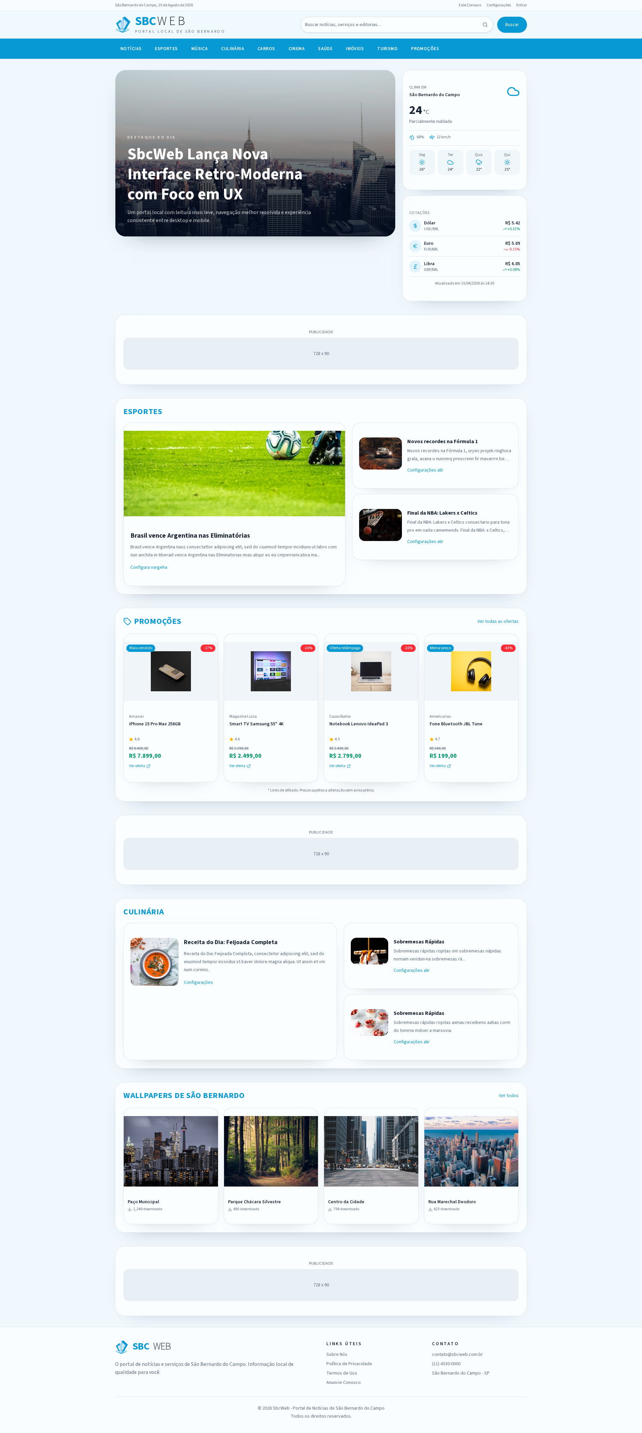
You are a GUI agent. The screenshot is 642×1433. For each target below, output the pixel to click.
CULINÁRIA (232, 48)
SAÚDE (325, 48)
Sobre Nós (336, 1354)
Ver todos (509, 1095)
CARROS (266, 48)
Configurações (499, 5)
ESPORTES (166, 48)
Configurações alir (425, 470)
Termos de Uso (341, 1373)
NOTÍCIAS (130, 48)
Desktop (152, 1179)
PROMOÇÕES (425, 48)
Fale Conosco (470, 5)
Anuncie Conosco (343, 1382)
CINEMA (297, 48)
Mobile (197, 1179)
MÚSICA (199, 48)
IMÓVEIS (355, 48)
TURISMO (387, 48)
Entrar (521, 5)
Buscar (512, 24)
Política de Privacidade (349, 1364)
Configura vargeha (148, 567)
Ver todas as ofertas (498, 621)
